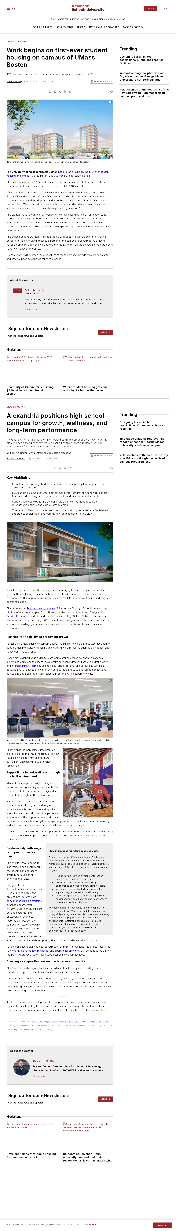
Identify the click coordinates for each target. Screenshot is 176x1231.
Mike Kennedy (14, 81)
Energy (81, 27)
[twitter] (59, 91)
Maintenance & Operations (104, 27)
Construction (65, 27)
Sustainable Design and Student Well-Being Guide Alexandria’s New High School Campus (70, 1022)
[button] (9, 9)
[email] (69, 91)
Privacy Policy (89, 1224)
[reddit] (64, 91)
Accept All (162, 1225)
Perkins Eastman (16, 616)
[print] (111, 91)
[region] (88, 1225)
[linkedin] (54, 91)
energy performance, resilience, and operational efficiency (46, 950)
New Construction (16, 41)
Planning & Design (42, 27)
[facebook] (50, 91)
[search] (14, 9)
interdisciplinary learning (26, 665)
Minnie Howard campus (41, 608)
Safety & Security (133, 27)
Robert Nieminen (16, 458)
